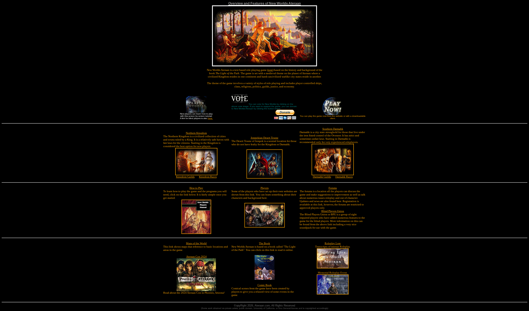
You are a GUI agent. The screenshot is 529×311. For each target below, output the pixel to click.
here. (210, 118)
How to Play (196, 187)
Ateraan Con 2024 (196, 256)
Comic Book (264, 285)
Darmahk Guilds (322, 176)
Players (265, 187)
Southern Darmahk (332, 128)
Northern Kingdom (196, 133)
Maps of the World (196, 243)
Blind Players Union (332, 211)
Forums (333, 187)
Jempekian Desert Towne (264, 137)
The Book (264, 243)
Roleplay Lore (333, 243)
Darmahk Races (344, 176)
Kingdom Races (208, 176)
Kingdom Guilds (185, 176)
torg (270, 69)
